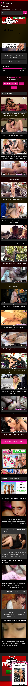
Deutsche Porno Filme (11, 83)
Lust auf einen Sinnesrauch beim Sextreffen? (14, 497)
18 (22, 83)
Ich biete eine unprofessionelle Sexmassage (14, 619)
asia (18, 79)
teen (14, 87)
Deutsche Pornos (6, 5)
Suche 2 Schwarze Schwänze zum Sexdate (14, 590)
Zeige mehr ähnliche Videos (14, 441)
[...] (2, 524)
